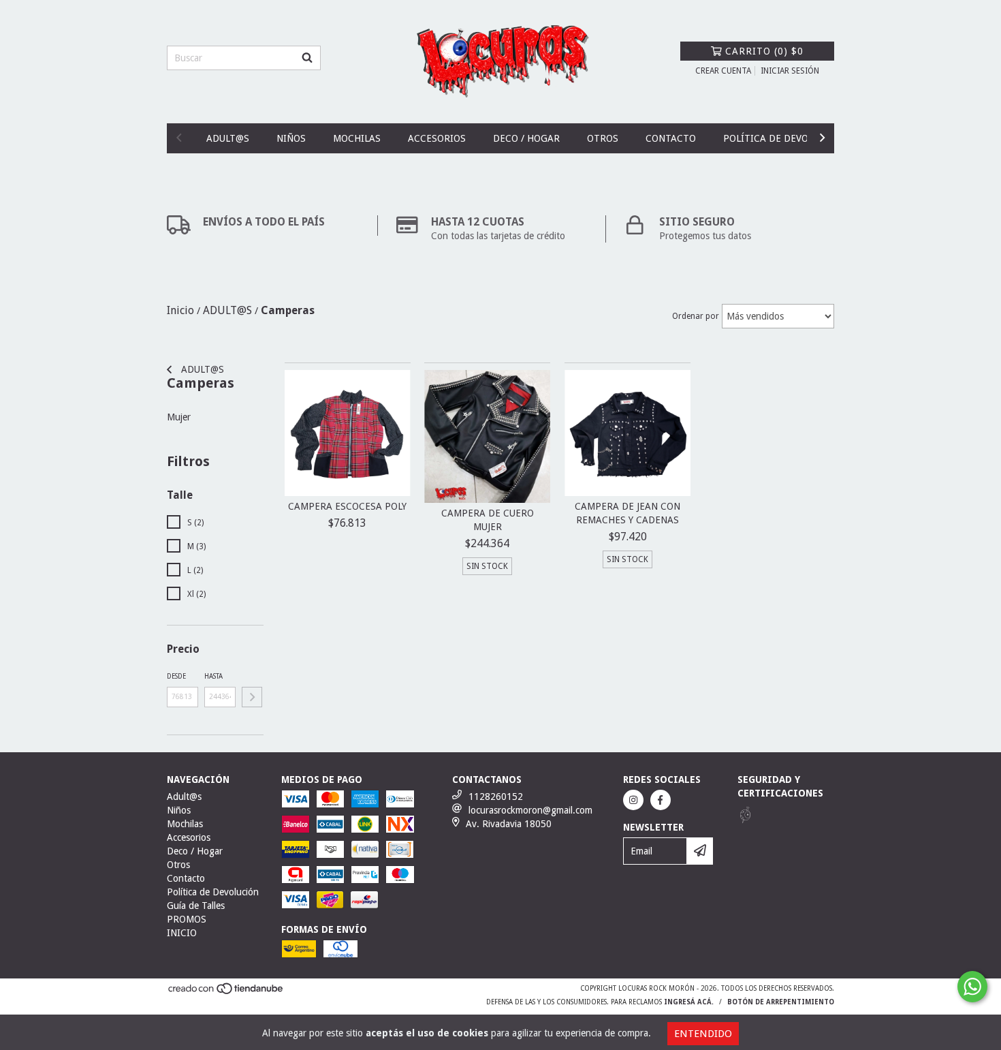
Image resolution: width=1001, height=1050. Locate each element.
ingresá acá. (689, 1002)
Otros (602, 138)
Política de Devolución (782, 138)
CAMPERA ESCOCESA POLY (347, 506)
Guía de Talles (196, 905)
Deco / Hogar (526, 138)
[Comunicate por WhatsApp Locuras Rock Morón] (972, 986)
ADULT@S (201, 369)
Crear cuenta (723, 71)
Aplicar (252, 697)
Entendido (703, 1034)
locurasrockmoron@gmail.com (530, 810)
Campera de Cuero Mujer (487, 520)
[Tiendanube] (226, 992)
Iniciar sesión (790, 71)
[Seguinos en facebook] (660, 800)
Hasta (213, 676)
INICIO (182, 932)
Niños (291, 138)
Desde (176, 676)
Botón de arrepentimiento (780, 1002)
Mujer (179, 417)
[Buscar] (307, 58)
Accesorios (437, 138)
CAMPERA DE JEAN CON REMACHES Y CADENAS (627, 513)
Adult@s (227, 138)
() (764, 51)
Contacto (671, 138)
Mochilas (357, 138)
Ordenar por (695, 316)
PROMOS (186, 919)
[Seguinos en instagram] (633, 800)
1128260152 (495, 796)
